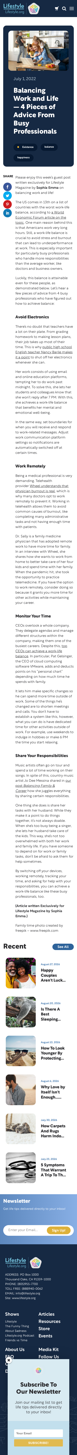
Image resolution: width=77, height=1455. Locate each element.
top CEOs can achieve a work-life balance (41, 651)
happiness (23, 157)
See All (63, 947)
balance (49, 147)
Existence (28, 147)
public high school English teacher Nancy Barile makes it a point (44, 352)
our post (43, 786)
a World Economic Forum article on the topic (40, 217)
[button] (64, 9)
